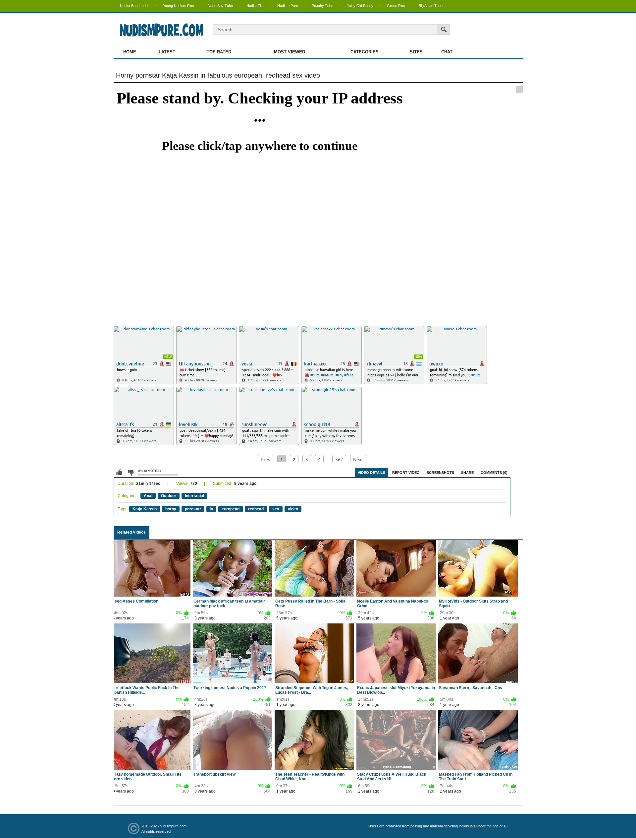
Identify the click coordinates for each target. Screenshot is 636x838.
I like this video (119, 472)
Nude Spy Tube (220, 6)
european (230, 509)
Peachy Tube (322, 6)
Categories (364, 51)
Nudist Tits (255, 6)
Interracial (194, 495)
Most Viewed (289, 51)
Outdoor (168, 495)
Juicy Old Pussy (360, 6)
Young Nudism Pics (178, 6)
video (293, 509)
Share (467, 473)
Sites (416, 51)
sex (275, 509)
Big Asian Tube (431, 6)
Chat (446, 51)
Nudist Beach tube (134, 6)
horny (170, 509)
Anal (148, 495)
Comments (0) (494, 473)
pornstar (193, 509)
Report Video (406, 473)
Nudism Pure (287, 6)
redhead (256, 509)
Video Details (371, 473)
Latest (167, 51)
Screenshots (440, 473)
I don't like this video (130, 472)
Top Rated (219, 51)
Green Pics (396, 6)
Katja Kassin (144, 509)
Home (129, 51)
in (211, 509)
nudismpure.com (173, 826)
